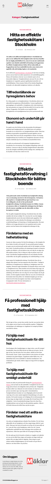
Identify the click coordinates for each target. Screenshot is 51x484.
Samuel (21, 49)
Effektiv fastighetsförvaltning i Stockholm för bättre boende (25, 176)
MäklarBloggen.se (12, 480)
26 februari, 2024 (31, 49)
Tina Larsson (21, 188)
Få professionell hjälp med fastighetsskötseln (25, 305)
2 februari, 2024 (32, 188)
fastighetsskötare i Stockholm (23, 73)
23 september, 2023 (32, 315)
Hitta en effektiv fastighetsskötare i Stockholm (25, 39)
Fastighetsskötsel (25, 29)
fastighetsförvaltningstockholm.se (15, 283)
